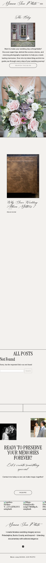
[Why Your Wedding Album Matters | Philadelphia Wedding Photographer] (23, 176)
